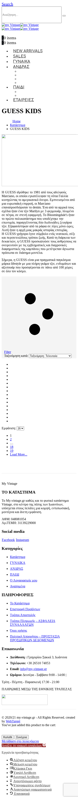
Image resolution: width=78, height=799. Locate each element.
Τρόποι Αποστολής (22, 615)
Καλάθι (7, 737)
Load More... (18, 454)
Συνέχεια (21, 737)
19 (11, 450)
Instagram (22, 540)
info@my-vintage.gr (33, 669)
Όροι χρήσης (18, 630)
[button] (7, 4)
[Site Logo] (20, 25)
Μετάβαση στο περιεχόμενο (20, 741)
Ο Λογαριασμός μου (23, 580)
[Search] (64, 15)
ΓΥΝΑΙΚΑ (17, 563)
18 (11, 447)
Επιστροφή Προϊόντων (25, 609)
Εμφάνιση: (9, 428)
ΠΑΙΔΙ (18, 87)
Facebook (8, 540)
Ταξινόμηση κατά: (16, 356)
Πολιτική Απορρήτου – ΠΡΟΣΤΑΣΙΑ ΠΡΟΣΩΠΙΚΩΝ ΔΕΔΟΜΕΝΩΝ (35, 638)
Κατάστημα (17, 557)
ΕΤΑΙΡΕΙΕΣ (23, 100)
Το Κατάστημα (20, 603)
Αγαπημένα (17, 586)
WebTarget (13, 721)
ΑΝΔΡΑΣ (21, 67)
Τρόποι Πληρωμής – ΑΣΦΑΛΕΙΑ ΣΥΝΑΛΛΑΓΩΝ (32, 622)
